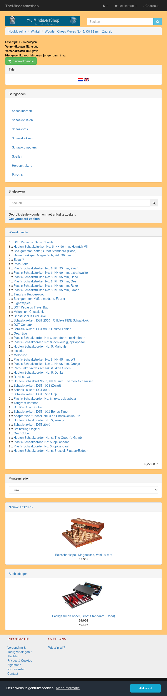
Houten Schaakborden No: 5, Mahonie (40, 346)
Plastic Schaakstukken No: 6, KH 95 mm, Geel (45, 281)
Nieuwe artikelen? (21, 507)
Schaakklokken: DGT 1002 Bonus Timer (41, 411)
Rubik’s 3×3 (22, 376)
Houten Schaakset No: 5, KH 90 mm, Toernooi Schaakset (53, 381)
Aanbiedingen (18, 573)
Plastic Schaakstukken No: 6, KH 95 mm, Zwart (46, 268)
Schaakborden (22, 111)
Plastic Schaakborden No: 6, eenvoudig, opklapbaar (49, 342)
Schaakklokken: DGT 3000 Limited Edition (42, 329)
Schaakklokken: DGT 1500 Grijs (35, 394)
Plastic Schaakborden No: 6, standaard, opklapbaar (49, 337)
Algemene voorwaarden (16, 667)
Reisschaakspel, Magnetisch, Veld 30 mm (42, 255)
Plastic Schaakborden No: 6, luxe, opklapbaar (45, 398)
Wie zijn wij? (56, 647)
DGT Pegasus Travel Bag (31, 307)
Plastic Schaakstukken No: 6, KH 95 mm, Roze (46, 285)
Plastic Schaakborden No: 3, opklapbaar (41, 446)
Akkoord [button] (145, 688)
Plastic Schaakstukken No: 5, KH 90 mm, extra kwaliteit (51, 272)
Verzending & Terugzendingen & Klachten (20, 651)
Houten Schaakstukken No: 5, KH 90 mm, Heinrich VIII (51, 246)
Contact (12, 673)
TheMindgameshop (22, 5)
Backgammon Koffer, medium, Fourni (39, 298)
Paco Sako (21, 264)
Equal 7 (19, 259)
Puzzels (17, 174)
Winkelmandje (18, 232)
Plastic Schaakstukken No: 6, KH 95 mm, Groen (46, 290)
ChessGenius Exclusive (30, 316)
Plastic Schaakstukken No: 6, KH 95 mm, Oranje (47, 363)
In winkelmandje (22, 61)
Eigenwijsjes (22, 303)
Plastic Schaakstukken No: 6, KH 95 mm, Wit (44, 359)
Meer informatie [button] (68, 688)
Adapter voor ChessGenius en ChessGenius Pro (47, 416)
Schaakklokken (22, 138)
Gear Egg (20, 333)
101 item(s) (126, 5)
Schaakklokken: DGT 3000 (32, 390)
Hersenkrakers (22, 165)
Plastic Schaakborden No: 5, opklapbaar (41, 442)
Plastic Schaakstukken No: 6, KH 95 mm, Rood (46, 277)
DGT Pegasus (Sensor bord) (33, 242)
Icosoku (19, 350)
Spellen (17, 156)
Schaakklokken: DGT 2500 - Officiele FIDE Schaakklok (51, 320)
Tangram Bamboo (26, 403)
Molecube (20, 355)
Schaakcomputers (24, 147)
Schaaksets (20, 129)
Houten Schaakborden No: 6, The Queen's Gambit (48, 437)
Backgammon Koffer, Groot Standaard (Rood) (45, 251)
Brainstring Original (27, 429)
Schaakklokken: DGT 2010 (32, 424)
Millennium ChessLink (29, 311)
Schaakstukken (22, 120)
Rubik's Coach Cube (28, 407)
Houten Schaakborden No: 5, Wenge (39, 420)
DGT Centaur (23, 324)
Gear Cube (21, 433)
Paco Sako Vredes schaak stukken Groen (42, 368)
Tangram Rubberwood (29, 294)
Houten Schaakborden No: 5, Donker (39, 372)
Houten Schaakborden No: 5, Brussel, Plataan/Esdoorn (51, 450)
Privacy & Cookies (19, 660)
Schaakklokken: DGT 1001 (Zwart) (37, 385)
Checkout (152, 5)
